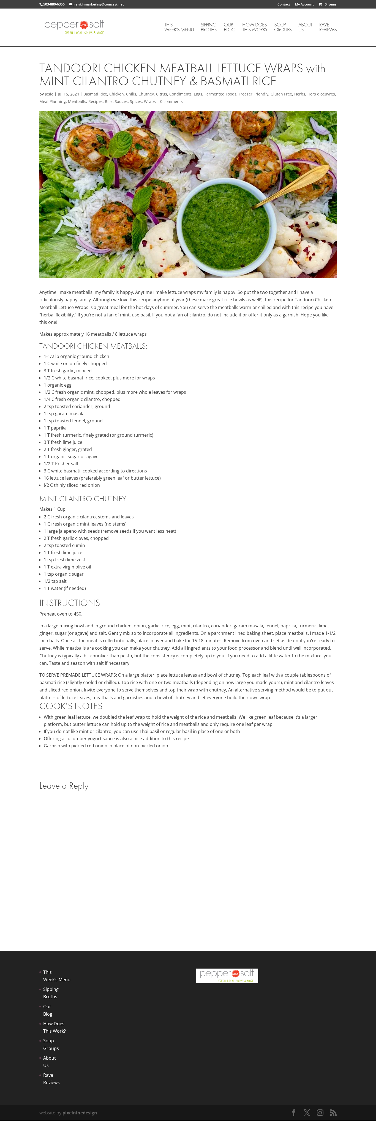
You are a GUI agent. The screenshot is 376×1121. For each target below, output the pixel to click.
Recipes (95, 101)
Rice (109, 101)
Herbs (299, 94)
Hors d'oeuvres (321, 94)
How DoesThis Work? (254, 27)
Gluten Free (281, 94)
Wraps (150, 101)
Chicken (116, 94)
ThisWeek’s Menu (179, 27)
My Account (304, 5)
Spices (136, 101)
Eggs (198, 94)
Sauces (121, 101)
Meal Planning (52, 101)
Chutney (146, 94)
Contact (283, 5)
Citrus (161, 94)
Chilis (131, 94)
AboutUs (305, 27)
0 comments (171, 101)
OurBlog (229, 27)
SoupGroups (282, 27)
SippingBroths (209, 27)
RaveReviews (328, 27)
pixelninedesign (79, 1113)
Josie (49, 94)
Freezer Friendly (253, 94)
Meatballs (77, 101)
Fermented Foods (220, 94)
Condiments (180, 94)
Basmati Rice (95, 94)
